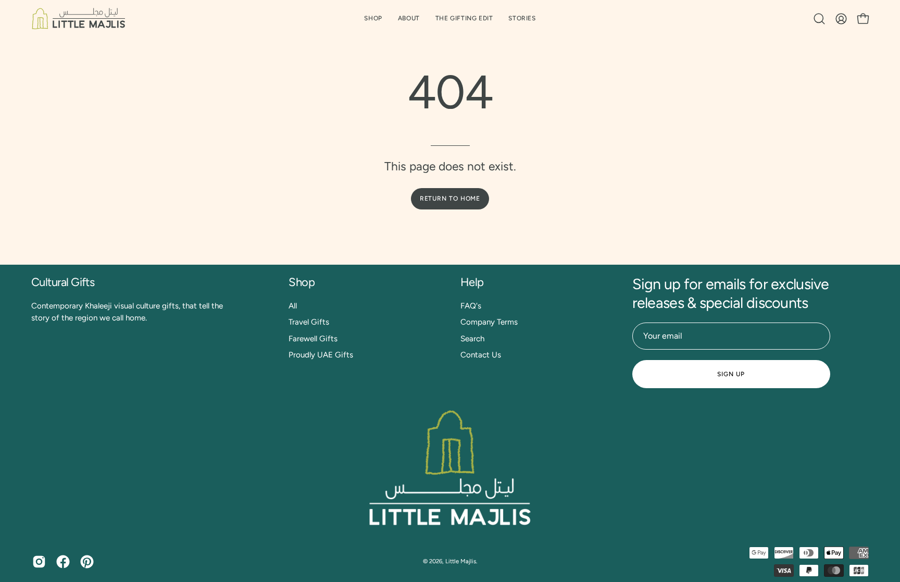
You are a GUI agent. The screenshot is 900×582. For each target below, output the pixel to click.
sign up (730, 374)
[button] (464, 18)
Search (472, 338)
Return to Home (450, 198)
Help (472, 282)
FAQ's (470, 306)
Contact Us (480, 355)
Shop (302, 282)
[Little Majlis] (78, 18)
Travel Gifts (309, 322)
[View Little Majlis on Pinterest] (87, 561)
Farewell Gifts (313, 338)
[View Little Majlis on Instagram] (39, 561)
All (293, 306)
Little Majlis (460, 561)
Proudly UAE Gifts (321, 355)
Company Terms (489, 322)
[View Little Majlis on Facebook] (63, 561)
